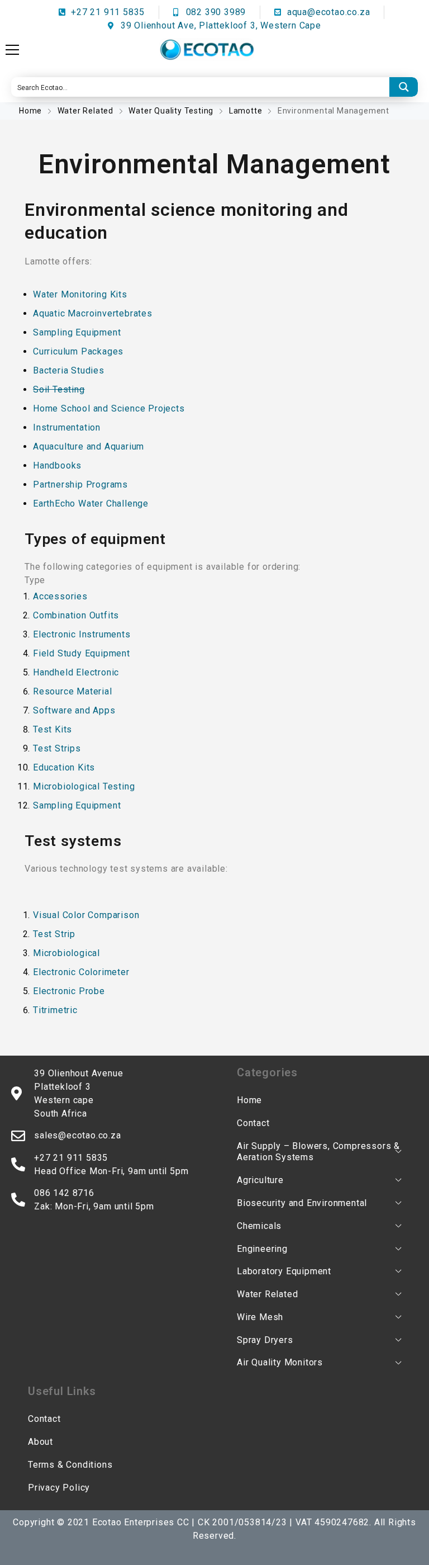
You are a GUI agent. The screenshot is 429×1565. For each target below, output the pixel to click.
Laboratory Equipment (284, 1271)
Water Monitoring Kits (80, 294)
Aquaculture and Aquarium (88, 446)
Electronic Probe (69, 991)
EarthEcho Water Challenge (91, 503)
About (40, 1441)
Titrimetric (55, 1010)
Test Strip (54, 934)
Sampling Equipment (77, 332)
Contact (253, 1123)
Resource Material (72, 691)
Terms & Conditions (70, 1464)
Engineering (262, 1249)
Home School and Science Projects (109, 408)
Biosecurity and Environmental (302, 1203)
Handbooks (57, 465)
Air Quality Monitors (280, 1362)
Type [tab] (35, 580)
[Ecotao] (206, 49)
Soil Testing (59, 389)
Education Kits (64, 767)
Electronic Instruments (82, 634)
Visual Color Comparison (86, 915)
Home (31, 110)
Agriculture (260, 1180)
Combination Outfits (76, 615)
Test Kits (52, 729)
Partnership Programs (80, 484)
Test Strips (57, 748)
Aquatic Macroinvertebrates (92, 313)
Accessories (60, 596)
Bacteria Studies (68, 370)
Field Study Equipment (81, 653)
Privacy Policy (59, 1487)
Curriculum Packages (78, 351)
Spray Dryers (265, 1340)
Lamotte (246, 110)
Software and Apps (74, 710)
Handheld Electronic (76, 672)
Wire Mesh (260, 1317)
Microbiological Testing (84, 786)
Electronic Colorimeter (81, 972)
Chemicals (259, 1226)
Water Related (85, 110)
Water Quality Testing (170, 110)
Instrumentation (67, 427)
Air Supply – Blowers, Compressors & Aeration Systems (318, 1152)
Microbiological (66, 953)
